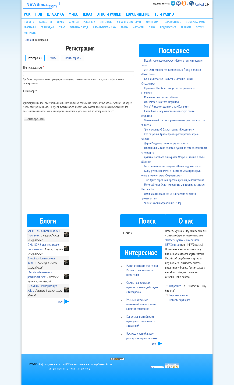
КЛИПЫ (60, 22)
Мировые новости (178, 295)
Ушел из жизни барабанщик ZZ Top (162, 203)
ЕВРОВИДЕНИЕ (137, 14)
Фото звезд (84, 368)
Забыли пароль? (72, 58)
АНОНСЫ (74, 22)
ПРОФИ (124, 27)
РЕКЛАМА (186, 27)
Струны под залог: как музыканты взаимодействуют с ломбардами (142, 287)
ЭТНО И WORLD (109, 14)
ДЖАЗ (87, 14)
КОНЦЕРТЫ (45, 22)
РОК (27, 14)
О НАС (152, 27)
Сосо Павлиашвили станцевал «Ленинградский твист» (172, 166)
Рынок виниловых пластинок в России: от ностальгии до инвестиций (142, 270)
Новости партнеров (179, 300)
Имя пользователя (33, 67)
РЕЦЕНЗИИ (89, 22)
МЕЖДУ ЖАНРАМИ (196, 22)
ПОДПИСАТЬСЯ (168, 27)
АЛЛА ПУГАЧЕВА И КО (104, 27)
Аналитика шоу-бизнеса (68, 368)
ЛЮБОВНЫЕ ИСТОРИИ (129, 22)
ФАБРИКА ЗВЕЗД (79, 27)
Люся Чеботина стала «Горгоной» (161, 102)
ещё (60, 301)
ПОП (38, 14)
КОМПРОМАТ (153, 22)
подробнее (175, 286)
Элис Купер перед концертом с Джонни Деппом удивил (174, 180)
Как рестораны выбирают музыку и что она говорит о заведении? (140, 321)
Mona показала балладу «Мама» (161, 97)
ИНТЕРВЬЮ (106, 22)
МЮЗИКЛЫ (30, 27)
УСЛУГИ (200, 27)
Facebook (199, 4)
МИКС (73, 14)
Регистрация (36, 58)
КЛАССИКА (55, 14)
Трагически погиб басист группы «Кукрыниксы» (169, 129)
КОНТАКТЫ (30, 33)
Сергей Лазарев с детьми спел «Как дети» (166, 106)
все (154, 343)
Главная (29, 40)
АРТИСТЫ (138, 27)
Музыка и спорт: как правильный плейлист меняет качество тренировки (142, 304)
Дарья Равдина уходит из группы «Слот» (166, 143)
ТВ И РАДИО (164, 14)
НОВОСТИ (29, 22)
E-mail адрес (31, 91)
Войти (53, 58)
